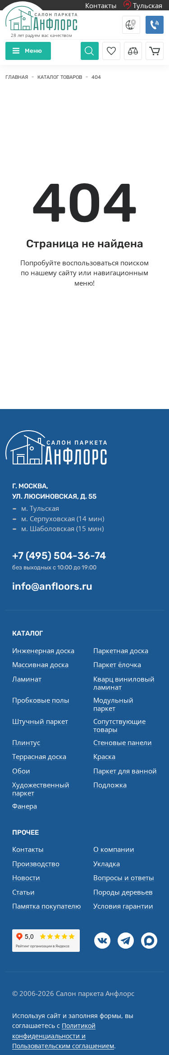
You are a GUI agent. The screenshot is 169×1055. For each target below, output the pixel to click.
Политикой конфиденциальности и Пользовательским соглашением (63, 1035)
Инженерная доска (43, 650)
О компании (113, 849)
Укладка (106, 863)
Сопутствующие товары (119, 725)
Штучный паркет (40, 721)
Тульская (146, 5)
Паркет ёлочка (117, 664)
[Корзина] (155, 51)
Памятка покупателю (46, 905)
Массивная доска (40, 664)
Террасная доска (39, 756)
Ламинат (26, 678)
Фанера (24, 805)
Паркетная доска (120, 650)
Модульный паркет (113, 704)
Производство (35, 863)
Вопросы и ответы (123, 877)
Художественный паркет (40, 788)
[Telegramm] (125, 940)
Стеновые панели (122, 742)
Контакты (101, 5)
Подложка (110, 784)
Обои (21, 770)
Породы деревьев (123, 891)
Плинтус (26, 742)
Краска (104, 756)
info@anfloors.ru (52, 586)
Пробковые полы (40, 700)
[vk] (102, 940)
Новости (26, 877)
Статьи (23, 891)
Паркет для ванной (125, 770)
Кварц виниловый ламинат (124, 682)
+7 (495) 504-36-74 (59, 556)
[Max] (149, 940)
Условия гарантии (123, 905)
